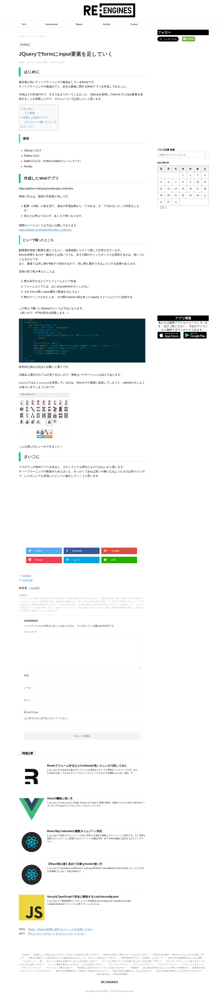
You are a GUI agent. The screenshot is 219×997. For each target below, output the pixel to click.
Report (79, 24)
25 (205, 195)
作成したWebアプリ (34, 117)
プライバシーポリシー (118, 964)
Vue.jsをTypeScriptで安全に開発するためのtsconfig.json (83, 896)
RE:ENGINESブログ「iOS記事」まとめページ (142, 958)
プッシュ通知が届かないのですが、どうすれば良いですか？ (76, 964)
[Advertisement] (50, 516)
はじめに (27, 108)
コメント (30, 631)
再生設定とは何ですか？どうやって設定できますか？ (101, 967)
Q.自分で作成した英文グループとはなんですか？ (126, 954)
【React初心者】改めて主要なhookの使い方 (74, 863)
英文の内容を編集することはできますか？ (132, 971)
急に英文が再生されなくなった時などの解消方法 (165, 967)
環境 (30, 113)
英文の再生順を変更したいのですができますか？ (179, 971)
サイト (27, 700)
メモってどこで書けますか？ (59, 967)
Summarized (51, 24)
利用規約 (135, 967)
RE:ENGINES (109, 982)
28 (176, 202)
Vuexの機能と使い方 (60, 798)
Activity (106, 24)
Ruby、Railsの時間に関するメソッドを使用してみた (60, 929)
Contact (134, 24)
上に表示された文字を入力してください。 (46, 718)
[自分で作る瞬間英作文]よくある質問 (185, 958)
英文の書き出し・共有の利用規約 (112, 974)
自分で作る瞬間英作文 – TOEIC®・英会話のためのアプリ (82, 971)
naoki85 (35, 588)
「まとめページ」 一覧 (31, 961)
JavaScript (27, 580)
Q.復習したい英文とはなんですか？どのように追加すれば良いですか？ (66, 954)
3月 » (163, 207)
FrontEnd (26, 575)
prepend (44, 382)
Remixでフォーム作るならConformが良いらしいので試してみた (87, 765)
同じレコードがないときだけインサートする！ (57, 933)
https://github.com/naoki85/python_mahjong (45, 229)
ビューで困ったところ (41, 122)
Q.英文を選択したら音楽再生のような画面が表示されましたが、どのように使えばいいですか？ (73, 958)
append (23, 382)
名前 (26, 675)
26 (161, 202)
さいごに (27, 126)
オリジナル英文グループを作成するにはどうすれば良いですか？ (132, 961)
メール (27, 687)
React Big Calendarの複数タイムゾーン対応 (74, 831)
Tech (24, 24)
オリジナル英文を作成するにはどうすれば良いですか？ (72, 961)
